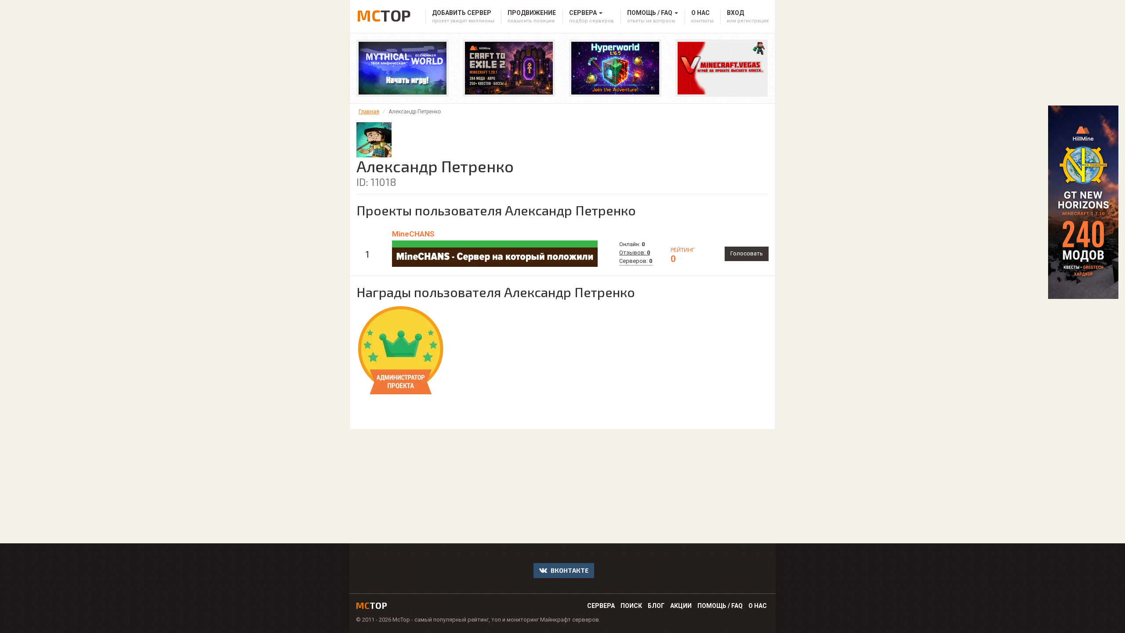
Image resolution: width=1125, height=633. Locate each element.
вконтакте (568, 570)
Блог (656, 605)
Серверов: (635, 261)
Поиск (631, 605)
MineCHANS (413, 233)
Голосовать (746, 253)
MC (383, 14)
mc (371, 605)
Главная (369, 112)
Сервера (601, 605)
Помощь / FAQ (720, 605)
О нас (757, 605)
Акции (681, 605)
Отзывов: (634, 252)
